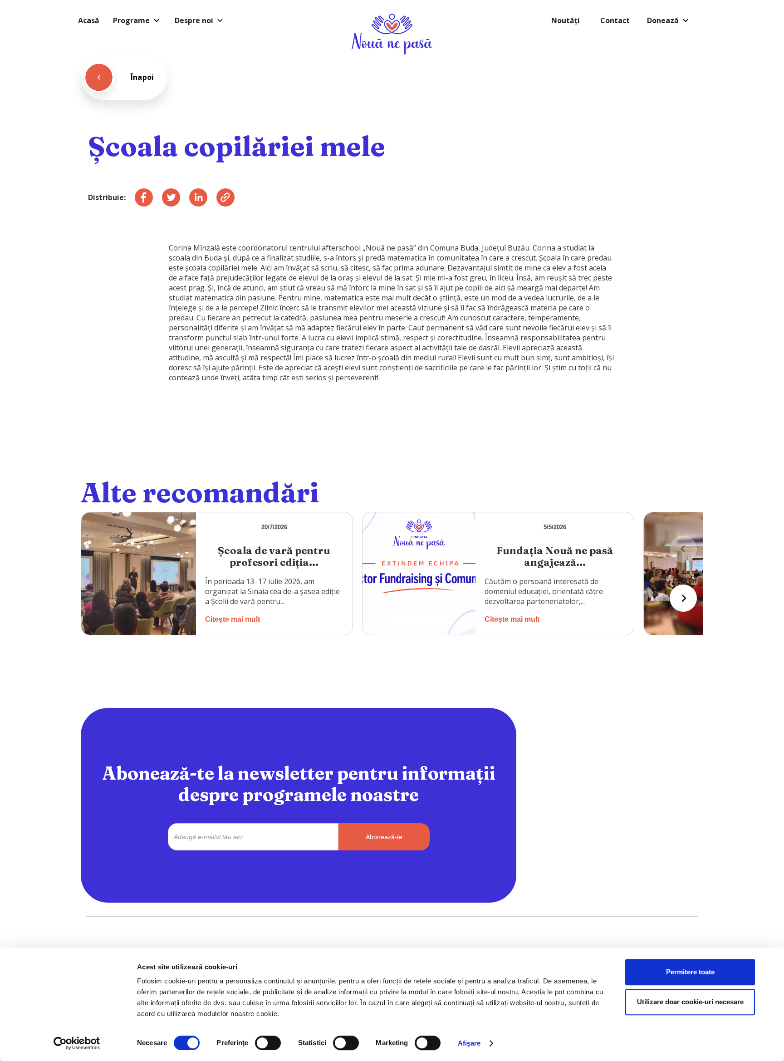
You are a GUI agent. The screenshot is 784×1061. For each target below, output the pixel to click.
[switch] (268, 1043)
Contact (615, 20)
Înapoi (142, 77)
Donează (663, 20)
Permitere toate (690, 972)
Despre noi (194, 20)
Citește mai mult (232, 619)
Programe (131, 20)
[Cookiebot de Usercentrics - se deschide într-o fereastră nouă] (77, 1043)
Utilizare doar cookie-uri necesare (690, 1002)
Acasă (88, 20)
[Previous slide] (683, 549)
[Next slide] (683, 598)
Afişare (469, 1043)
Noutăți (565, 20)
